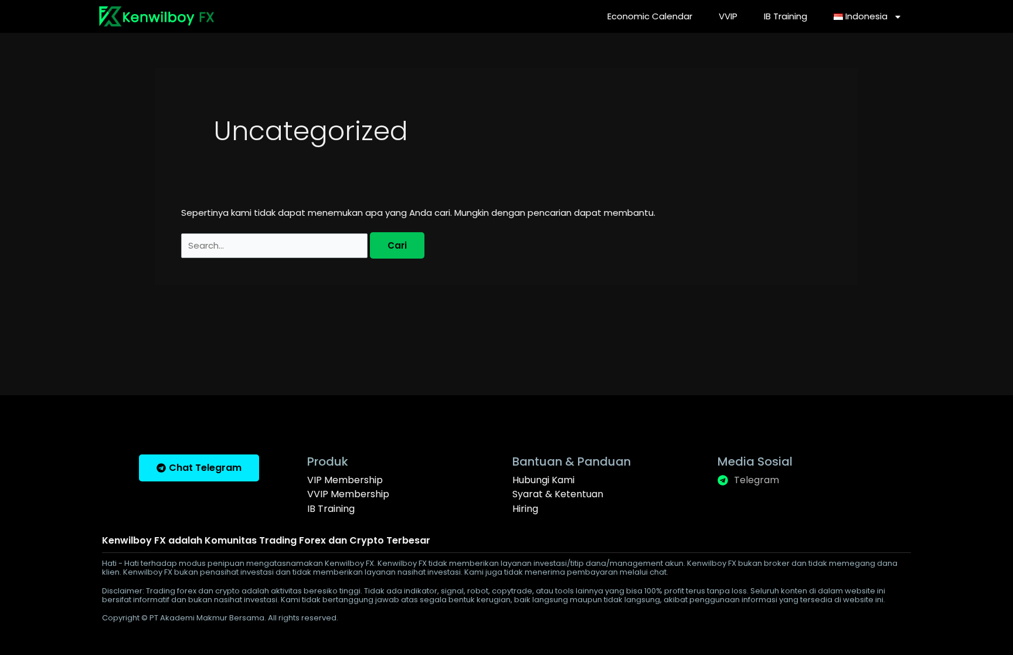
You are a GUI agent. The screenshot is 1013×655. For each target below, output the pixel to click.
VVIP (728, 16)
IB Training (785, 16)
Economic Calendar (649, 16)
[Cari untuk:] (275, 245)
